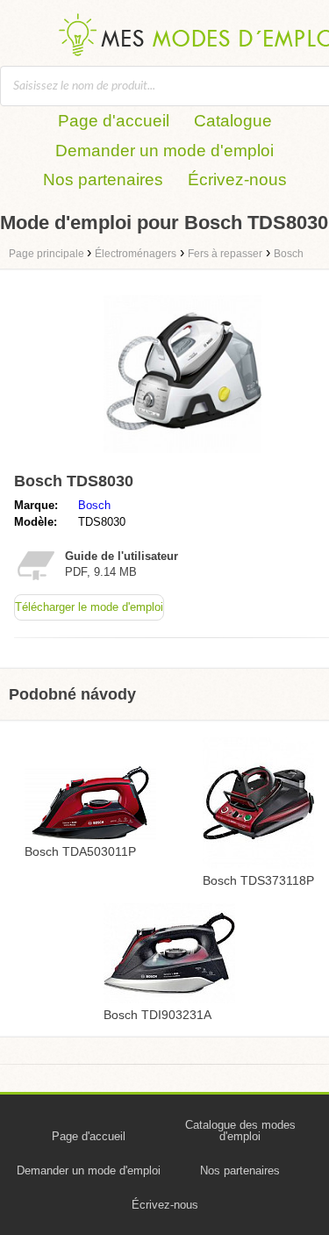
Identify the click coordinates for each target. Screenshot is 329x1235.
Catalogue (233, 120)
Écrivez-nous (237, 179)
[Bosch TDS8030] (182, 456)
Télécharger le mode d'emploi (89, 607)
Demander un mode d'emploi (164, 150)
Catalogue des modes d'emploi (240, 1130)
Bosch (94, 505)
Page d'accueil (113, 120)
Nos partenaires (103, 179)
